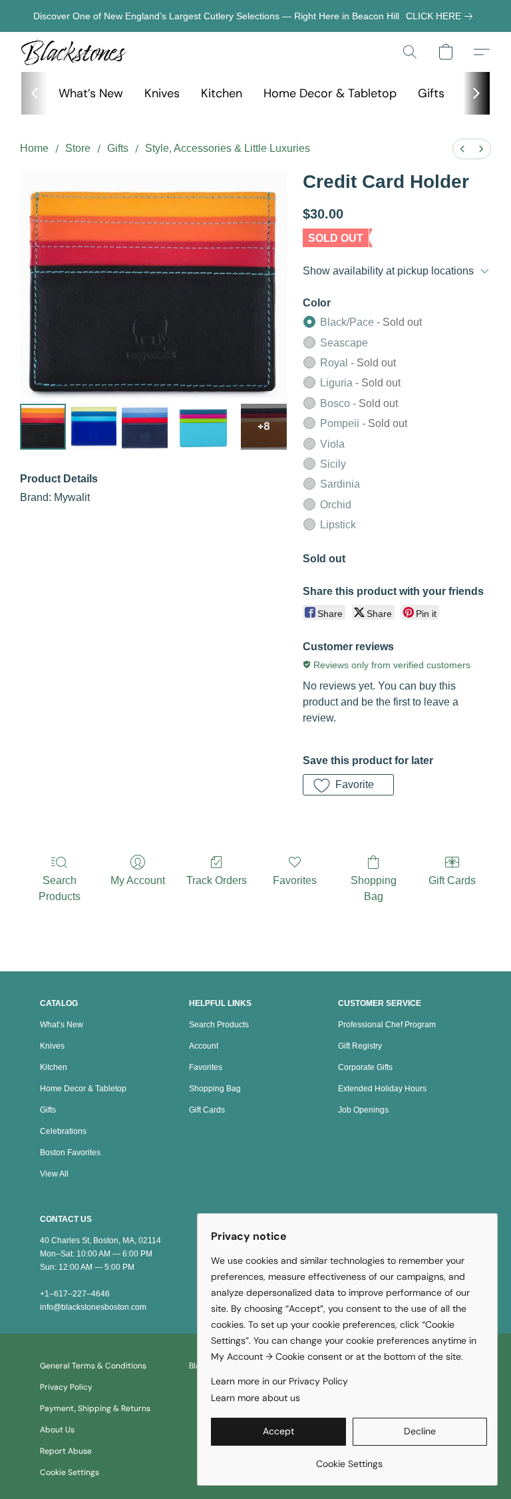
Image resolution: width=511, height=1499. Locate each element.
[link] (442, 16)
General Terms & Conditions (93, 1365)
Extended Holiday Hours (382, 1088)
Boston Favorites (70, 1152)
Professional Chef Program (387, 1024)
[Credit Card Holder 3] (204, 427)
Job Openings (363, 1110)
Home (34, 148)
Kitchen (221, 93)
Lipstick (338, 524)
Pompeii (363, 423)
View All (54, 1174)
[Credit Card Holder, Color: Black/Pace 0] (43, 427)
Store (77, 148)
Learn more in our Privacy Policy (279, 1381)
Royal (358, 362)
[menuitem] (462, 149)
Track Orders (216, 880)
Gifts (431, 93)
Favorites (295, 880)
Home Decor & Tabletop (330, 93)
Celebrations (63, 1131)
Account (203, 1046)
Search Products (60, 888)
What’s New (91, 93)
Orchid (335, 504)
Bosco (359, 403)
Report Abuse (66, 1451)
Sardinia (340, 484)
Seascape (344, 342)
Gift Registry (360, 1046)
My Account (137, 880)
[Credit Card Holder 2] (145, 427)
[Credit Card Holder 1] (94, 427)
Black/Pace (371, 322)
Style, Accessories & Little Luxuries (227, 148)
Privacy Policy (66, 1387)
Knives (162, 93)
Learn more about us (255, 1398)
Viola (332, 444)
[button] (74, 52)
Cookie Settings (69, 1472)
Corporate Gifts (365, 1067)
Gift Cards (452, 880)
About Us (57, 1429)
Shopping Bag (374, 888)
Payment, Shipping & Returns (95, 1408)
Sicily (333, 464)
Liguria (360, 382)
